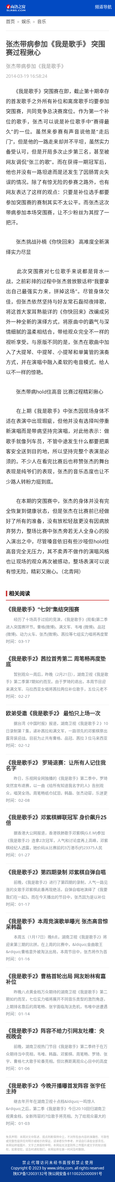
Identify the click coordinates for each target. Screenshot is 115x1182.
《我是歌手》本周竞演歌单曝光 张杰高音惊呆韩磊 (57, 924)
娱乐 (25, 21)
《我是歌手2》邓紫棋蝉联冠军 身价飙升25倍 (56, 820)
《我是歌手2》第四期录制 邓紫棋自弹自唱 (56, 872)
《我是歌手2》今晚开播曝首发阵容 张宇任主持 (56, 1088)
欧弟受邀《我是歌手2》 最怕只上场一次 (53, 713)
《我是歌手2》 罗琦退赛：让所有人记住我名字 (56, 765)
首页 (10, 21)
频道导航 (103, 7)
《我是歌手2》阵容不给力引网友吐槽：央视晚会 (55, 1033)
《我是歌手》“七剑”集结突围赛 (42, 609)
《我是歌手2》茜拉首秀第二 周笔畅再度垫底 (56, 661)
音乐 (41, 21)
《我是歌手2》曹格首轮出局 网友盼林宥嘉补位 (56, 979)
